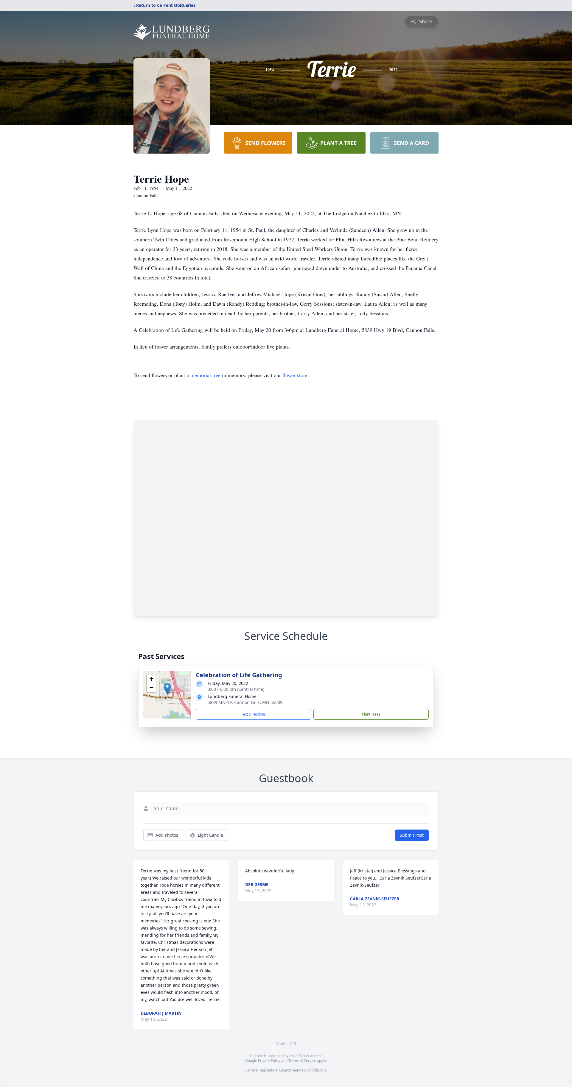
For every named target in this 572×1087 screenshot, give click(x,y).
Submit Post (412, 835)
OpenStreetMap (292, 1070)
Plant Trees (371, 714)
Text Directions (253, 714)
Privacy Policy (269, 1060)
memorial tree (205, 375)
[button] (167, 689)
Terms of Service (302, 1060)
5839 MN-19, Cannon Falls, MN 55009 (245, 702)
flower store (294, 375)
